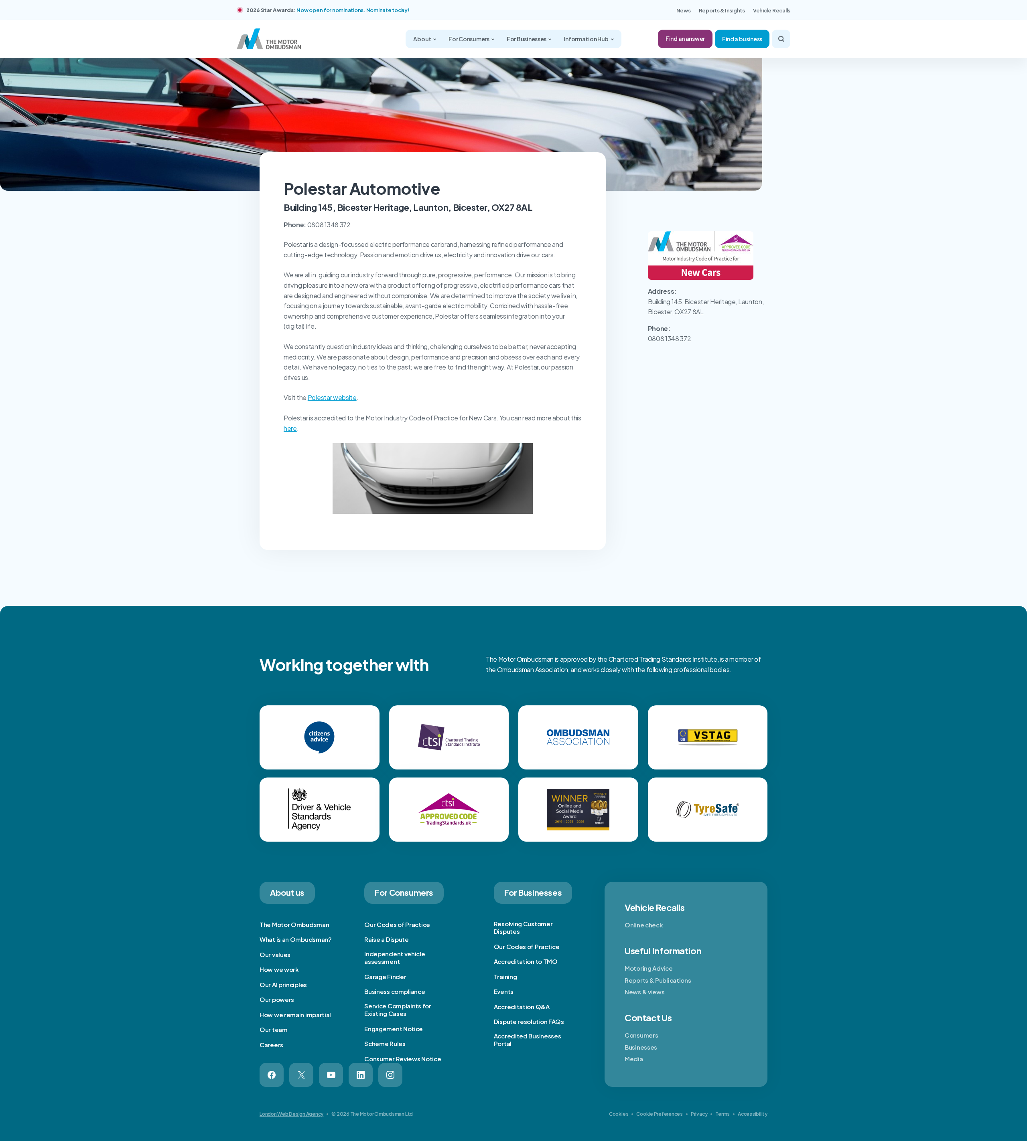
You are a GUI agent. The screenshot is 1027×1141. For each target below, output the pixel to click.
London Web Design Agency (291, 1114)
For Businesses (527, 38)
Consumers (641, 1035)
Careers (271, 1044)
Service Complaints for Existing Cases (397, 1010)
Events (504, 991)
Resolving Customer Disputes (523, 927)
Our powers (277, 999)
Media (634, 1058)
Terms (722, 1114)
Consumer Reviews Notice (402, 1058)
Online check (644, 925)
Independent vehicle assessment (394, 957)
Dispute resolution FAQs (529, 1021)
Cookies (618, 1114)
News (683, 10)
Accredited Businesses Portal (527, 1040)
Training (505, 976)
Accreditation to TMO (526, 961)
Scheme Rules (384, 1043)
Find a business (742, 38)
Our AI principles (283, 984)
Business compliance (394, 991)
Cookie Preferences (659, 1114)
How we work (279, 969)
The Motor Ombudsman (294, 924)
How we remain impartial (295, 1014)
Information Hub (586, 38)
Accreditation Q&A (522, 1006)
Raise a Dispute (386, 939)
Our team (274, 1029)
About (422, 38)
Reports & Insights (722, 10)
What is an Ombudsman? (296, 939)
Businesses (641, 1047)
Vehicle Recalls (771, 10)
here (290, 428)
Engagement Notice (393, 1028)
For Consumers (469, 38)
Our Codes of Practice (397, 924)
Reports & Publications (658, 980)
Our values (275, 954)
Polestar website (332, 397)
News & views (644, 992)
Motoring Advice (649, 968)
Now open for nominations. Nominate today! (352, 10)
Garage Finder (385, 976)
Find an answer (685, 38)
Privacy (699, 1114)
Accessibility (752, 1114)
